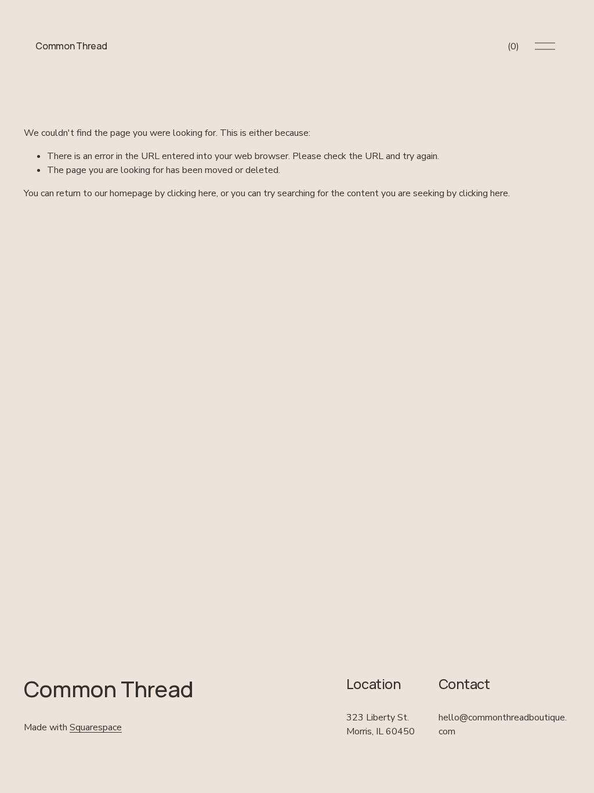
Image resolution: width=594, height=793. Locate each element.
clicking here (191, 193)
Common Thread (71, 45)
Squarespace (96, 727)
